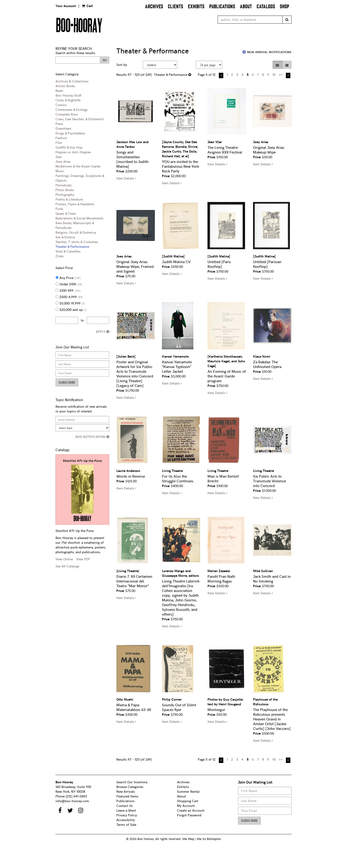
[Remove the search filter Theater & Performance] (189, 74)
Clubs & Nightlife (67, 100)
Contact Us (124, 805)
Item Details (126, 178)
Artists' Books (65, 86)
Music (59, 171)
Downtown (63, 128)
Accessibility (125, 820)
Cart (89, 6)
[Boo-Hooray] (112, 25)
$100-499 (70, 290)
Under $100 (70, 284)
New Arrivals (125, 791)
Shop (284, 6)
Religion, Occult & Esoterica (75, 232)
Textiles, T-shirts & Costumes (76, 242)
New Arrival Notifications (268, 52)
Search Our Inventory (132, 782)
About (246, 6)
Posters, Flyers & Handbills (74, 204)
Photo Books (64, 190)
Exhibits (196, 6)
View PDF (83, 559)
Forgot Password (189, 815)
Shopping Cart (187, 801)
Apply (100, 331)
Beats (59, 90)
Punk (59, 208)
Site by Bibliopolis (209, 839)
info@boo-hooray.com (72, 801)
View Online (64, 559)
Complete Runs (66, 114)
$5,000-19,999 (72, 303)
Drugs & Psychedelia (70, 133)
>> (281, 74)
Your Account (65, 6)
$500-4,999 (71, 297)
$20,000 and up (73, 309)
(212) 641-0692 (76, 796)
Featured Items (127, 796)
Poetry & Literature (69, 199)
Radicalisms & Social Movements (79, 218)
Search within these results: (75, 53)
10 (273, 74)
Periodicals (63, 185)
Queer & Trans (65, 213)
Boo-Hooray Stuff (68, 95)
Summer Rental (188, 791)
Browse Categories (129, 786)
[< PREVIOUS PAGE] (221, 75)
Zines (59, 256)
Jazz (58, 156)
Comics (61, 105)
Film (58, 142)
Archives (154, 6)
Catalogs (266, 6)
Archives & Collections (72, 81)
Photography (64, 194)
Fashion (61, 138)
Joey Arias (63, 161)
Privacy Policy (126, 815)
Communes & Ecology (71, 109)
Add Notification (90, 436)
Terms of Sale (126, 824)
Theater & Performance (72, 246)
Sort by (121, 64)
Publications (222, 6)
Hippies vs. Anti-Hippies (73, 152)
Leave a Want (126, 810)
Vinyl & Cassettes (67, 251)
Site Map (188, 839)
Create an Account (190, 810)
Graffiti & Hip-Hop (68, 147)
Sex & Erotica (65, 237)
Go (104, 60)
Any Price (70, 277)
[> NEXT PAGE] (288, 75)
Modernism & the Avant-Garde (77, 166)
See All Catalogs (67, 566)
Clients (175, 6)
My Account (186, 805)
